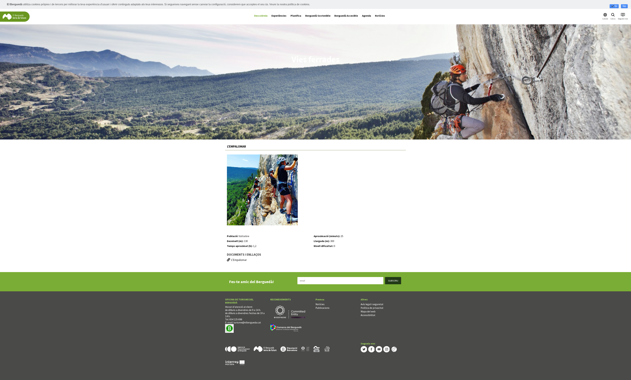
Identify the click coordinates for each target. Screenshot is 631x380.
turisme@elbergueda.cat (247, 322)
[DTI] (286, 328)
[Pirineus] (316, 348)
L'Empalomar (239, 260)
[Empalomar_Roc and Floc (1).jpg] (262, 189)
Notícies (320, 304)
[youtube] (379, 349)
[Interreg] (235, 362)
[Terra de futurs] (265, 348)
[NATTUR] (327, 348)
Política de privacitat (372, 307)
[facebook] (371, 349)
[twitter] (364, 349)
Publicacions (322, 307)
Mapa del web (368, 311)
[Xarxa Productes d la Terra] (305, 348)
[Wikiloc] (394, 349)
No (624, 6)
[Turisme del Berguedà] (15, 16)
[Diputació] (288, 348)
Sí (615, 6)
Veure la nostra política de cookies (289, 4)
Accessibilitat (368, 315)
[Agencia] (237, 348)
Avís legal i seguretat (372, 304)
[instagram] (386, 349)
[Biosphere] (289, 311)
